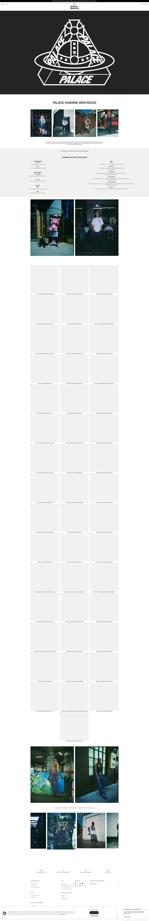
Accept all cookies (94, 912)
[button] (4, 913)
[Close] (145, 909)
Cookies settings (94, 915)
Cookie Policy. (62, 914)
